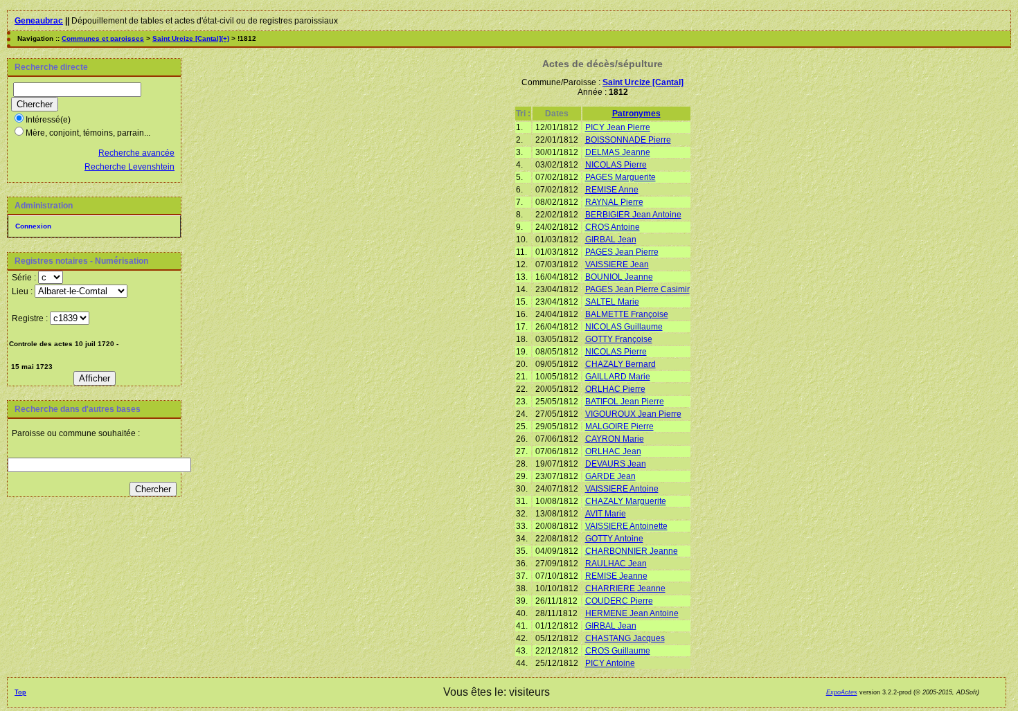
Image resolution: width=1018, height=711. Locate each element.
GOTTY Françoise (618, 339)
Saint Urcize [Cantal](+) (190, 38)
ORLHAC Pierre (615, 389)
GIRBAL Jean (610, 239)
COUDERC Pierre (619, 601)
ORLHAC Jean (613, 451)
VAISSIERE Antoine (622, 489)
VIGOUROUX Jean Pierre (633, 414)
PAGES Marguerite (620, 177)
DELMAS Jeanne (617, 152)
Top (20, 692)
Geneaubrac (39, 21)
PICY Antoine (610, 663)
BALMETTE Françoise (626, 314)
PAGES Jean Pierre (622, 252)
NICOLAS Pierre (616, 165)
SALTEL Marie (612, 302)
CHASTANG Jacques (625, 638)
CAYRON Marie (614, 439)
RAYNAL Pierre (614, 202)
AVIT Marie (605, 514)
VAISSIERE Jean (617, 264)
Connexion (33, 226)
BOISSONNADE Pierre (628, 140)
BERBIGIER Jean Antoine (633, 214)
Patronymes (636, 113)
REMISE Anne (612, 190)
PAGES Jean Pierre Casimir (637, 289)
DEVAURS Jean (615, 464)
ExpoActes (841, 692)
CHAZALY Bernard (620, 364)
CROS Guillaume (617, 651)
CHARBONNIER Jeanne (631, 551)
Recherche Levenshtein (129, 167)
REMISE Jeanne (616, 576)
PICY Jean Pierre (617, 127)
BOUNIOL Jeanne (619, 277)
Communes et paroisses (103, 38)
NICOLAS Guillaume (624, 327)
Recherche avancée (136, 153)
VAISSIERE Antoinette (626, 526)
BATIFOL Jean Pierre (624, 401)
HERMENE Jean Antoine (632, 613)
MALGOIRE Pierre (619, 426)
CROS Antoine (612, 227)
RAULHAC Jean (616, 563)
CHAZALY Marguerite (625, 501)
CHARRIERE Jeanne (625, 588)
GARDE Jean (610, 476)
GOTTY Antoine (614, 538)
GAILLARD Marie (617, 376)
